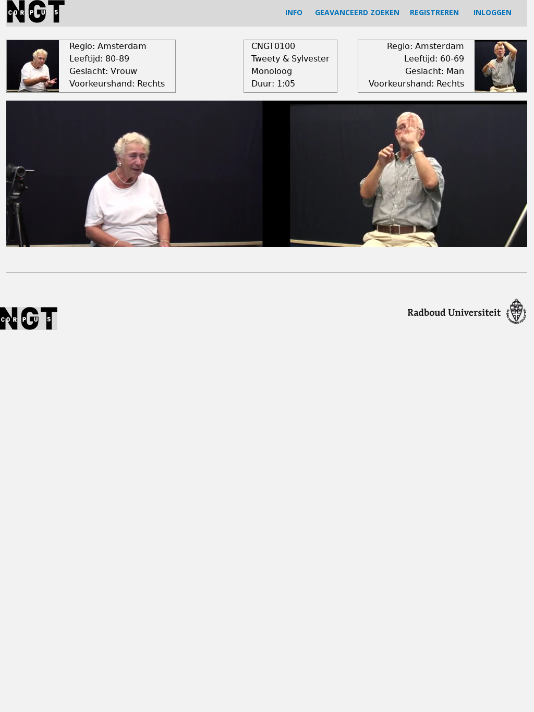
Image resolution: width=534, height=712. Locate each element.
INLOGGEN (493, 12)
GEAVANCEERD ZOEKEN (357, 12)
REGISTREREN (434, 12)
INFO (293, 12)
